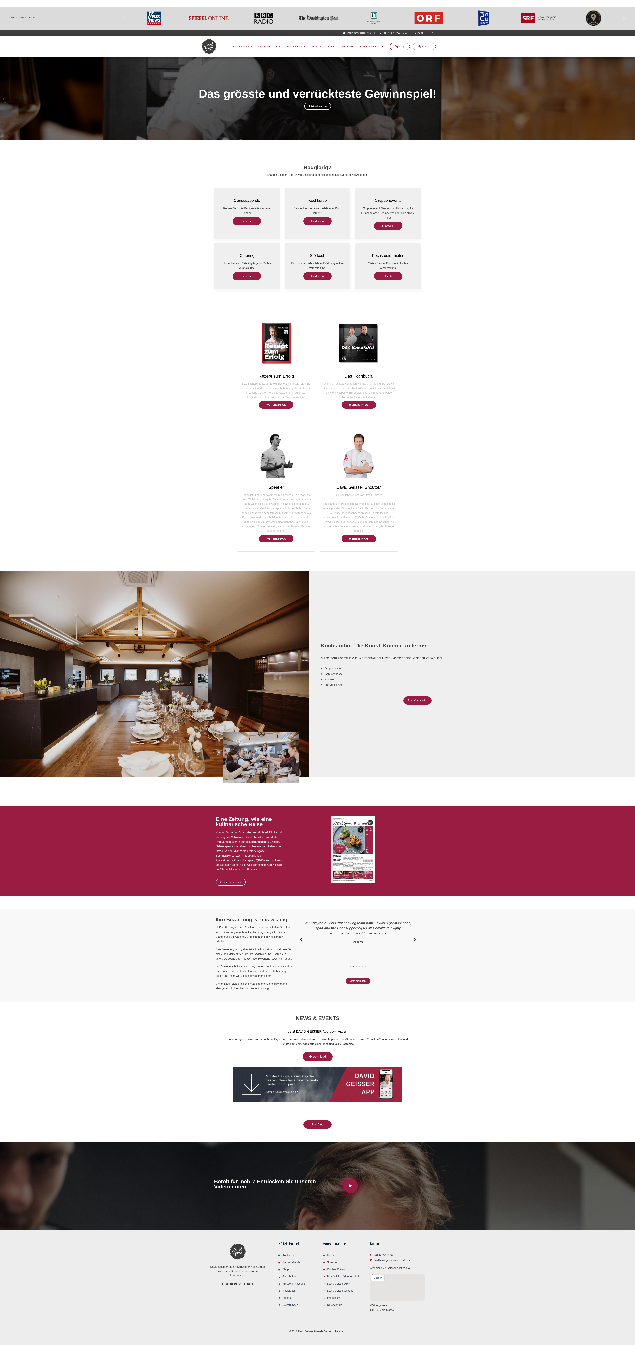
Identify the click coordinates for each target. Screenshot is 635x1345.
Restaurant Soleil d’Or (371, 46)
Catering (247, 255)
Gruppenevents (388, 200)
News (315, 46)
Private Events (294, 46)
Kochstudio (348, 46)
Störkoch (317, 255)
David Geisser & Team (237, 46)
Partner (331, 46)
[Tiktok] (244, 1284)
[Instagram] (239, 1284)
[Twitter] (227, 1284)
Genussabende (247, 200)
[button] (123, 18)
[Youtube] (231, 1284)
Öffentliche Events (267, 46)
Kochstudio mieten (388, 255)
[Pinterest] (248, 1284)
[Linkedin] (235, 1284)
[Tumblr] (252, 1284)
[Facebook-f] (222, 1284)
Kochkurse (317, 200)
